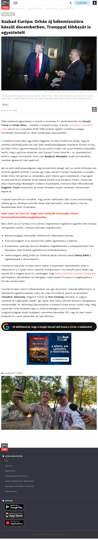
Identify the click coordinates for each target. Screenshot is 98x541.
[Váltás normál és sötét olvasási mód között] (70, 2)
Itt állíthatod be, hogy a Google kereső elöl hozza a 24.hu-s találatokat (52, 326)
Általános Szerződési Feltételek (19, 486)
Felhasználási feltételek (16, 476)
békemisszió (19, 9)
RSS (6, 461)
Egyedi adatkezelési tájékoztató (19, 481)
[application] (49, 403)
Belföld (8, 14)
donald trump (36, 9)
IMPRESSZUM (10, 471)
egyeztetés (53, 9)
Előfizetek (82, 3)
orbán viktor (68, 9)
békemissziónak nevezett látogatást (75, 273)
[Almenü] (15, 3)
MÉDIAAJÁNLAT (11, 491)
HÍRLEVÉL (9, 466)
